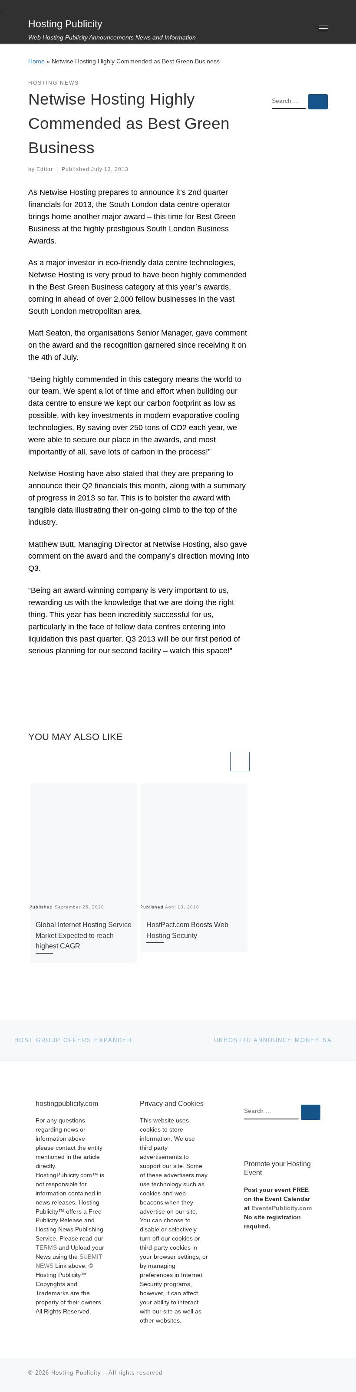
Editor (44, 169)
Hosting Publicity (76, 1372)
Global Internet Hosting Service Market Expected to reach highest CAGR (84, 935)
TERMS (46, 1247)
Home (36, 61)
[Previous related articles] (218, 761)
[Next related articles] (240, 761)
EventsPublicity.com (281, 1208)
